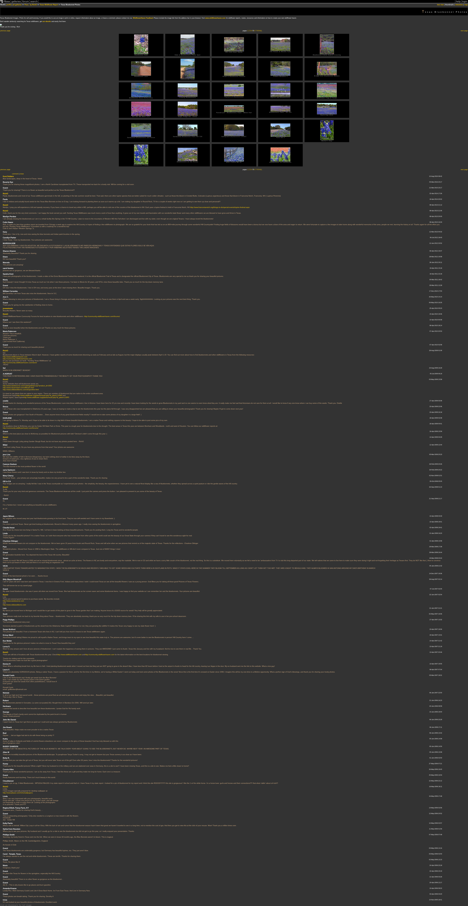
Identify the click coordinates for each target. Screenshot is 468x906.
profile (8, 5)
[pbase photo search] (34, 3)
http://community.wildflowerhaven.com (17, 359)
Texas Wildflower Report (49, 5)
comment (15, 174)
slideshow (459, 5)
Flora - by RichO (30, 5)
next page (464, 31)
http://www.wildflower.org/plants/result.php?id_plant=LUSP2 (46, 397)
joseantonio (8, 308)
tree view (440, 5)
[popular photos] (246, 3)
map (466, 5)
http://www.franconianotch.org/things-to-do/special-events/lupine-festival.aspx (220, 207)
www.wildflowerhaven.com (215, 18)
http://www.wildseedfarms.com (14, 605)
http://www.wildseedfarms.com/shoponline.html (21, 390)
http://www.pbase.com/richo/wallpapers (18, 793)
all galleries (17, 5)
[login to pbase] (464, 3)
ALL (260, 31)
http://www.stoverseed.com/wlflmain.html (18, 388)
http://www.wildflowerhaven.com (15, 357)
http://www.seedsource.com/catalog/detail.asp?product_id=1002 (27, 386)
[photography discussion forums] (26, 3)
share (22, 174)
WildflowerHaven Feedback (143, 18)
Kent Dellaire (8, 176)
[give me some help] (458, 3)
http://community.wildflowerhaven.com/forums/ (102, 316)
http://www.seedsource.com (13, 601)
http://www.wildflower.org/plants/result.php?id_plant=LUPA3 (39, 395)
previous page (5, 31)
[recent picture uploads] (16, 3)
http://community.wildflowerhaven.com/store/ (20, 363)
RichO (5, 194)
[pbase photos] (5, 3)
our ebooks (46, 21)
